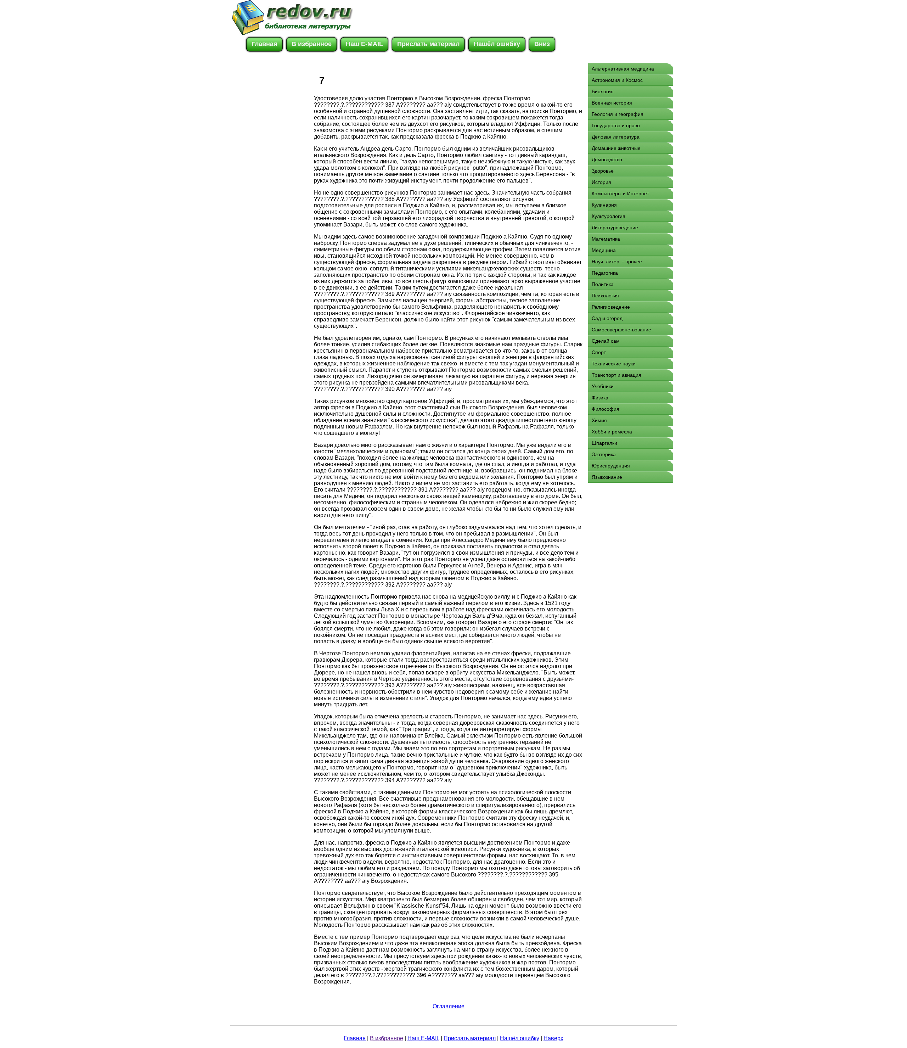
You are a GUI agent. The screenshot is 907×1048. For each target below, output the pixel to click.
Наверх (553, 1038)
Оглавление (448, 1006)
